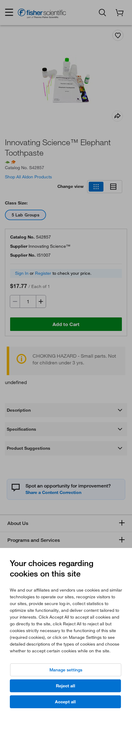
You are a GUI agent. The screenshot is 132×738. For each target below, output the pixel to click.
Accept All (65, 702)
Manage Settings (65, 670)
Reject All (65, 686)
